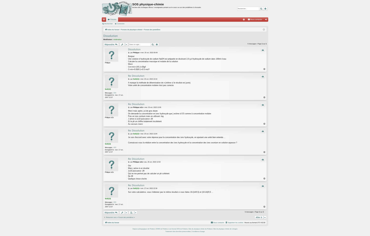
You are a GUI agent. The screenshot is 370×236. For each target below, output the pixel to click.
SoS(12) (108, 89)
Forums (113, 19)
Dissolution (110, 36)
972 (115, 93)
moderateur (117, 39)
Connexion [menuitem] (266, 20)
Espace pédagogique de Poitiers (144, 229)
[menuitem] (244, 19)
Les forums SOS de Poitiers (178, 229)
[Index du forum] (117, 8)
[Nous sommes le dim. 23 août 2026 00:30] (264, 29)
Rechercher (108, 24)
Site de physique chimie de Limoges (225, 229)
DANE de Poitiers (162, 229)
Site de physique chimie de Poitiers (200, 229)
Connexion (120, 24)
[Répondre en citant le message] (263, 50)
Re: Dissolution (136, 75)
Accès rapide (104, 20)
